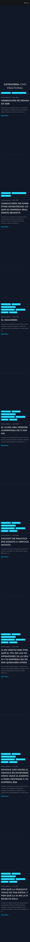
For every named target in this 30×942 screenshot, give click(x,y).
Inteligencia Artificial (8, 309)
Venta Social (13, 312)
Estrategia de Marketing (19, 93)
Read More (4, 115)
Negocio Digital (6, 195)
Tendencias (5, 312)
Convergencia (16, 304)
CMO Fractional (6, 93)
